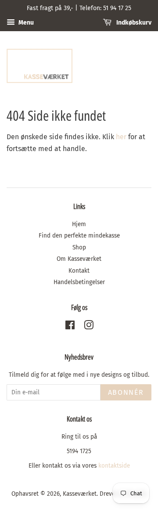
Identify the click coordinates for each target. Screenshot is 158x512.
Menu (25, 22)
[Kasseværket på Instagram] (88, 327)
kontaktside (114, 465)
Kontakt (79, 270)
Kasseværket (80, 494)
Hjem (79, 224)
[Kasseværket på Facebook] (70, 327)
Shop (79, 247)
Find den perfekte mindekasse (79, 235)
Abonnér (126, 392)
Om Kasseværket (79, 259)
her (121, 137)
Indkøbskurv (133, 22)
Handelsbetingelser (79, 282)
